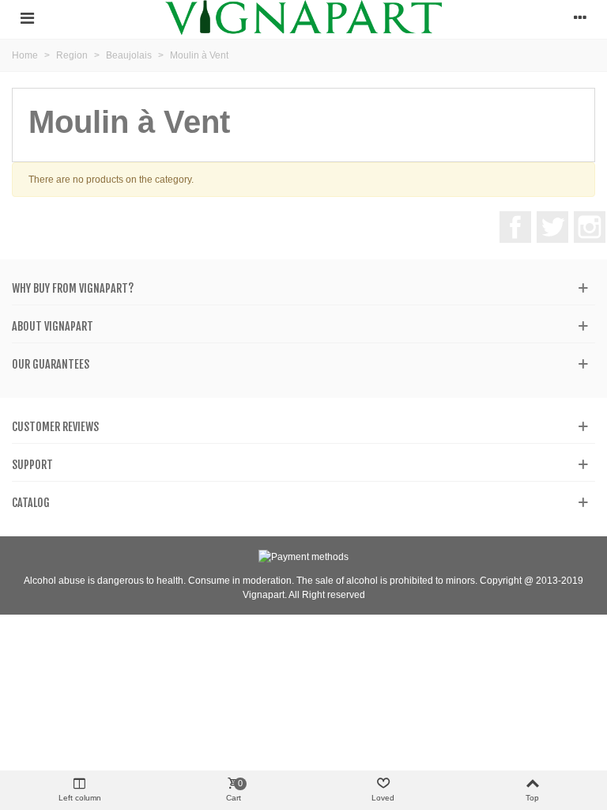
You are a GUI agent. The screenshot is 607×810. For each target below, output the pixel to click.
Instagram (589, 227)
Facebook (515, 227)
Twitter (552, 227)
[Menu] (27, 17)
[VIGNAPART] (303, 17)
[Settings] (580, 17)
